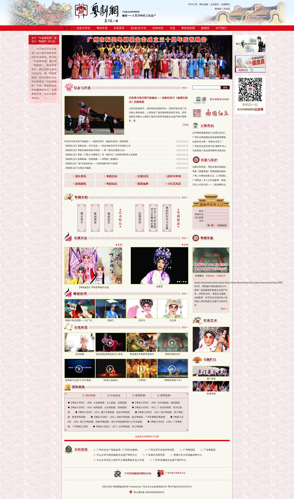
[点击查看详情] (250, 51)
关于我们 (221, 28)
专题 (172, 28)
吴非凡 (141, 320)
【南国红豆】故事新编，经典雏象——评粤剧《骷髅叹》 (92, 159)
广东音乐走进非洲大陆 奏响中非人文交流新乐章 (211, 146)
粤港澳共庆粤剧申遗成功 (142, 354)
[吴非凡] (141, 308)
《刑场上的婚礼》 (111, 380)
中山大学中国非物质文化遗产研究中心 (117, 455)
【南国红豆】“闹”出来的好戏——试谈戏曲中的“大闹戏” (91, 163)
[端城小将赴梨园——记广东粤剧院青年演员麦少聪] (79, 308)
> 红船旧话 (141, 176)
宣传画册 (79, 354)
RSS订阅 (192, 4)
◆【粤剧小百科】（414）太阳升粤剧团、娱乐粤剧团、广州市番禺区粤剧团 (128, 417)
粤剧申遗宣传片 (173, 354)
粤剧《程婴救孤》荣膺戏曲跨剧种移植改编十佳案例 (211, 171)
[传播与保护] (205, 159)
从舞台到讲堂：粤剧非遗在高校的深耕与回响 (211, 167)
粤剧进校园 (188, 28)
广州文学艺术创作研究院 (161, 449)
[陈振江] (110, 308)
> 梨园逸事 (141, 183)
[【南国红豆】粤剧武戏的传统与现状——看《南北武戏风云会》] (95, 115)
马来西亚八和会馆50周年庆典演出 (209, 150)
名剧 (120, 244)
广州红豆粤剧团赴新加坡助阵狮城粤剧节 (211, 137)
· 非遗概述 (199, 275)
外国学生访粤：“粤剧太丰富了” (207, 141)
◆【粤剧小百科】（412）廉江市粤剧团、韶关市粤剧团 (102, 412)
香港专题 (211, 393)
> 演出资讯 (79, 176)
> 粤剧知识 (110, 183)
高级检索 (222, 225)
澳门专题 (211, 378)
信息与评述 (83, 28)
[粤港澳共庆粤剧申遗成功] (141, 342)
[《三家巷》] (141, 368)
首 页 (66, 28)
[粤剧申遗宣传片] (172, 342)
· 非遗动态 (210, 275)
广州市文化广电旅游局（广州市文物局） (118, 449)
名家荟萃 (119, 28)
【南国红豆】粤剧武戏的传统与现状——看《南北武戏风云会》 (95, 150)
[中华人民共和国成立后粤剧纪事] (153, 218)
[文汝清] (172, 308)
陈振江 (111, 320)
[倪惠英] (159, 283)
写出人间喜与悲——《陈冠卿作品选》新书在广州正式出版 (211, 184)
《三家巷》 (141, 380)
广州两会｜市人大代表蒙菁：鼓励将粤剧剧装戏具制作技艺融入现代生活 (211, 180)
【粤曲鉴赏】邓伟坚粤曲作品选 (93, 287)
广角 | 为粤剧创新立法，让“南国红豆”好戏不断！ (211, 175)
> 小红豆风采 (173, 183)
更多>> (185, 88)
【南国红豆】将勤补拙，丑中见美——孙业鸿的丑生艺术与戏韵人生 (97, 145)
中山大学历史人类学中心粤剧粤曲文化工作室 (120, 460)
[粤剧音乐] (108, 218)
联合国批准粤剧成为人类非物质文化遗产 (116, 354)
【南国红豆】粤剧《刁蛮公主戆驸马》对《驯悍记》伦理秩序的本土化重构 (100, 154)
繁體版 (218, 8)
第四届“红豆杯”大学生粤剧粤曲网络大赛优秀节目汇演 (91, 380)
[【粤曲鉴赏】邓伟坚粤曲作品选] (93, 283)
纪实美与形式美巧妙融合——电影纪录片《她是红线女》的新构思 (96, 141)
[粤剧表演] (95, 218)
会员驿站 (214, 4)
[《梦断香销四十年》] (172, 368)
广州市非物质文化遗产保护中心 (169, 460)
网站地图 (203, 4)
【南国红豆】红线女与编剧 (77, 168)
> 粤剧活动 (110, 176)
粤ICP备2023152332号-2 (180, 486)
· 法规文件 (220, 275)
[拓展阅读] (139, 218)
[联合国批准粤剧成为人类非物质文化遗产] (110, 342)
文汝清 (172, 320)
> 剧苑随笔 (79, 183)
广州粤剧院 (189, 449)
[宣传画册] (79, 342)
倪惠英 (159, 286)
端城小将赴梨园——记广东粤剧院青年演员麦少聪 (89, 320)
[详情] (186, 125)
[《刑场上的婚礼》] (110, 368)
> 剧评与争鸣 (173, 176)
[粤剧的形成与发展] (166, 218)
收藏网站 (225, 4)
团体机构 (157, 28)
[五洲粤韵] (203, 125)
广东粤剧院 (210, 449)
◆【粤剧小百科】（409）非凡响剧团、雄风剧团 (156, 402)
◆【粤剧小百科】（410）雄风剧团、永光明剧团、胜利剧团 (97, 407)
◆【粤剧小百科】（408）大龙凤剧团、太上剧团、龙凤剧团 (97, 402)
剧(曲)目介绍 (138, 28)
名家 (186, 244)
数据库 (205, 28)
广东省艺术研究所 (155, 455)
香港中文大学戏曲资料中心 (188, 455)
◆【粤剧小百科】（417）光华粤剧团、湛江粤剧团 (118, 426)
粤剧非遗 (101, 28)
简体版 (226, 8)
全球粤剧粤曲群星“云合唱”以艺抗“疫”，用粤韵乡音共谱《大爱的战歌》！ (211, 133)
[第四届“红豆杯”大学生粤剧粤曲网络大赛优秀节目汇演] (79, 368)
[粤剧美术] (81, 218)
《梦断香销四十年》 (173, 380)
